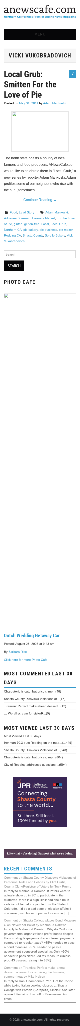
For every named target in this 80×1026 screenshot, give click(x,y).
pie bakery (30, 229)
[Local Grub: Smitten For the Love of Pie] (40, 131)
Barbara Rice (17, 651)
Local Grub (58, 224)
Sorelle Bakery (55, 235)
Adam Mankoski (54, 103)
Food (13, 212)
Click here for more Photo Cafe (26, 659)
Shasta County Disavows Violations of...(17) (34, 698)
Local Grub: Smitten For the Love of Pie (30, 84)
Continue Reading (40, 200)
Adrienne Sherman (17, 218)
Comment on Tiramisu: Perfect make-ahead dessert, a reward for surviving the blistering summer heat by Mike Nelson (35, 972)
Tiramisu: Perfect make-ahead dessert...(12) (35, 706)
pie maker (66, 229)
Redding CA (12, 235)
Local (45, 224)
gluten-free (32, 224)
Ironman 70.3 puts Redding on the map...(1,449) (38, 742)
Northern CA (13, 229)
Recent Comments (28, 869)
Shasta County (33, 235)
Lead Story (26, 212)
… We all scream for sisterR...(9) (27, 713)
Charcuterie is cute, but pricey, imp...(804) (33, 757)
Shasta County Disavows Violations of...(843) (35, 750)
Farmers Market (43, 218)
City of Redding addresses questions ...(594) (35, 764)
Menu (40, 34)
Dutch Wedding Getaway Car (32, 635)
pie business (48, 229)
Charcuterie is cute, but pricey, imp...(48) (32, 691)
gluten (18, 224)
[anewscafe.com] (40, 12)
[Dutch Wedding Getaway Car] (40, 459)
